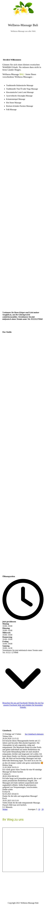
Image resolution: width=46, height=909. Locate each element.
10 (39, 809)
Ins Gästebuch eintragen (34, 734)
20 (43, 809)
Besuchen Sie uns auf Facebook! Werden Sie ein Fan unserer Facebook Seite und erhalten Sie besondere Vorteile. (23, 705)
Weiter (4, 809)
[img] (23, 9)
